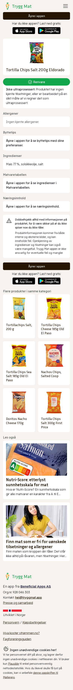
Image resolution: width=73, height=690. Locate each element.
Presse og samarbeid (18, 603)
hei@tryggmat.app (28, 597)
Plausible (13, 663)
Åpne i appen (36, 16)
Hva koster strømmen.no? (21, 633)
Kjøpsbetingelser (34, 622)
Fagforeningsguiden (17, 639)
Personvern (11, 622)
